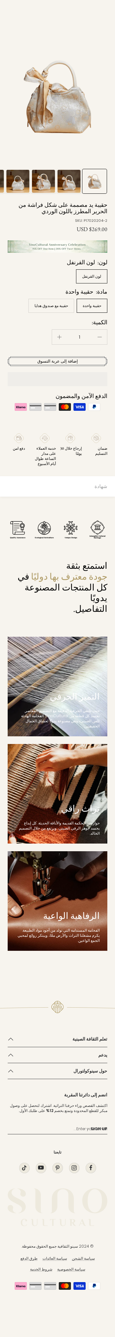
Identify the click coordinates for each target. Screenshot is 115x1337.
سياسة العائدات (54, 1258)
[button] (57, 379)
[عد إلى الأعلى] (97, 1295)
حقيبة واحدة (92, 305)
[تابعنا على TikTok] (24, 1167)
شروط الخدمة (41, 1269)
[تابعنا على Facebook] (91, 1167)
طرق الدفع (29, 1258)
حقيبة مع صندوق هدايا (51, 305)
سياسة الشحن (83, 1258)
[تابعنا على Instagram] (74, 1167)
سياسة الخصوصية (71, 1269)
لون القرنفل (91, 276)
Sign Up (99, 1128)
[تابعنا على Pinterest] (57, 1167)
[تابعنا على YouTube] (41, 1167)
